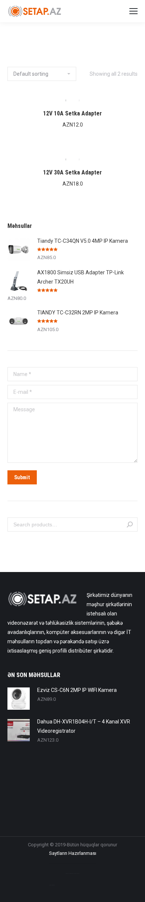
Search (129, 524)
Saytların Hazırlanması (72, 853)
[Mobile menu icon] (133, 11)
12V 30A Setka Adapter (72, 172)
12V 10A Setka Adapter (72, 113)
